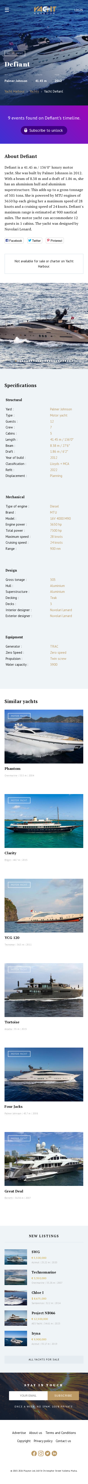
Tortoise (12, 1022)
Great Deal (14, 1191)
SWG (36, 1251)
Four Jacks (14, 1106)
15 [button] (47, 361)
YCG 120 (12, 937)
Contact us (63, 1441)
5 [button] (24, 361)
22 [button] (63, 361)
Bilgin (8, 860)
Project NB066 (43, 1313)
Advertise (19, 1433)
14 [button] (45, 361)
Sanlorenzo (38, 1303)
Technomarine (44, 1272)
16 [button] (49, 361)
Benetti (9, 1197)
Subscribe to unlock (46, 130)
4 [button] (22, 361)
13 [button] (43, 361)
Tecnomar (10, 944)
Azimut (35, 1262)
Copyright (24, 1441)
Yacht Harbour (45, 10)
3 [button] (20, 361)
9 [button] (34, 361)
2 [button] (18, 361)
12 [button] (40, 361)
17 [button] (52, 361)
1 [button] (15, 361)
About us (35, 1433)
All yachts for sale (44, 1359)
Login (78, 10)
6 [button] (27, 361)
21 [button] (61, 361)
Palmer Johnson (16, 81)
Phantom (13, 768)
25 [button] (70, 361)
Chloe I (38, 1292)
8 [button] (31, 361)
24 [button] (67, 361)
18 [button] (54, 361)
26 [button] (72, 361)
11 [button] (38, 361)
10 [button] (36, 361)
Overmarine (11, 775)
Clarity (10, 852)
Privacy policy (43, 1441)
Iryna (36, 1333)
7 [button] (29, 361)
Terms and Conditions (60, 1433)
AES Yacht (37, 1323)
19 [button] (56, 361)
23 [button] (65, 361)
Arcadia (8, 1029)
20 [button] (58, 361)
